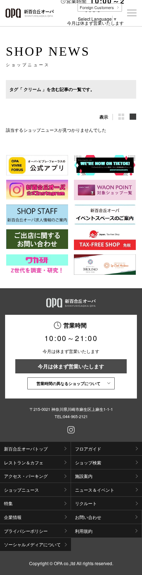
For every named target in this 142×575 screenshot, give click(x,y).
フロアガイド (88, 448)
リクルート (86, 503)
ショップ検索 (88, 462)
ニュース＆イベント (94, 490)
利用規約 (83, 531)
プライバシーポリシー (26, 531)
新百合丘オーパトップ (26, 448)
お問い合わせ (88, 517)
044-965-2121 (75, 416)
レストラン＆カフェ (23, 462)
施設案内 (83, 476)
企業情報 (12, 517)
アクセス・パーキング (26, 476)
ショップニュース (21, 490)
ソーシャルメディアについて (32, 544)
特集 (8, 503)
